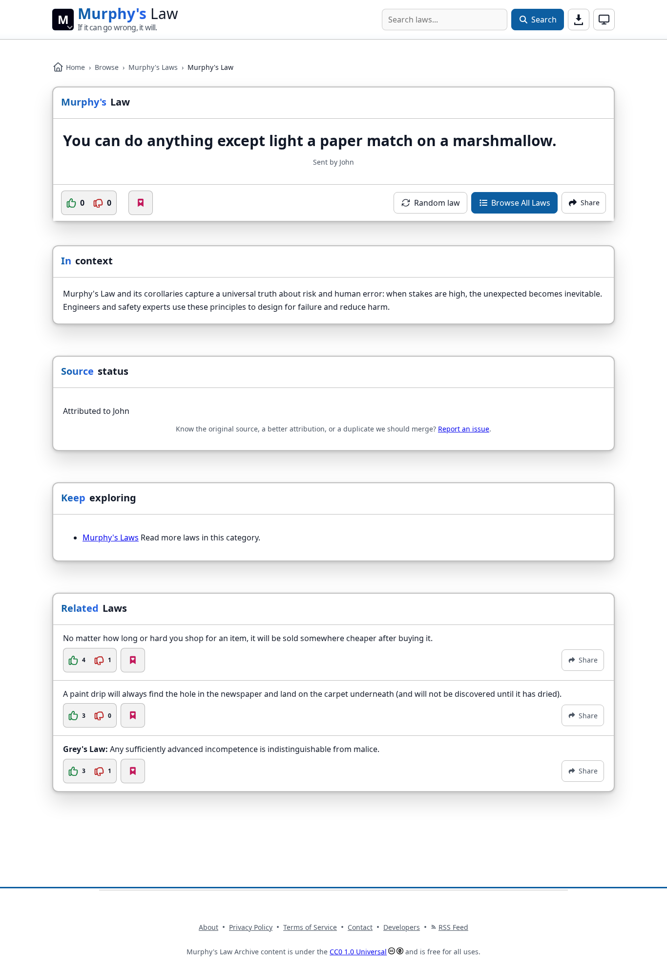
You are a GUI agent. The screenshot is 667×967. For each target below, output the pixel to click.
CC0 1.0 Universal (358, 951)
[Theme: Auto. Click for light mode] (604, 19)
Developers (401, 927)
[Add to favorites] (140, 203)
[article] (333, 652)
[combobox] (444, 19)
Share (588, 660)
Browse (107, 67)
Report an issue (463, 428)
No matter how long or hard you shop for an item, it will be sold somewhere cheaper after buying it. (248, 638)
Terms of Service (310, 927)
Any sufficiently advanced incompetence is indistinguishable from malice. (221, 749)
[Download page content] (578, 19)
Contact (360, 927)
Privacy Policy (250, 927)
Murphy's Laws (153, 67)
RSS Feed (453, 927)
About (208, 927)
